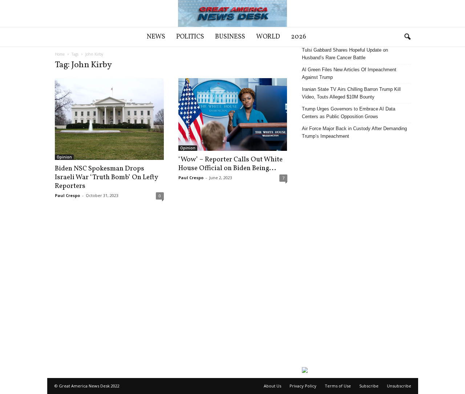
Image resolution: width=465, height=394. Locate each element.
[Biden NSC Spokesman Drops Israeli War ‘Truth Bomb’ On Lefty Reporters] (109, 119)
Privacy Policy (303, 386)
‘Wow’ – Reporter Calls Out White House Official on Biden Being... (230, 164)
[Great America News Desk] (232, 13)
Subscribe (369, 386)
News (156, 36)
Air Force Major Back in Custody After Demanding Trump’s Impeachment (354, 132)
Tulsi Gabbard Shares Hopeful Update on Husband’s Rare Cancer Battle (345, 53)
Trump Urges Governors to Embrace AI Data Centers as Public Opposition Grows (348, 112)
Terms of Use (338, 386)
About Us (272, 386)
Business (230, 36)
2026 (298, 36)
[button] (407, 37)
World (268, 36)
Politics (190, 36)
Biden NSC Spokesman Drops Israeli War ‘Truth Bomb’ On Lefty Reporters (106, 177)
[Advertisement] (356, 253)
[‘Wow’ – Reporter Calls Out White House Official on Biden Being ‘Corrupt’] (232, 114)
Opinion (64, 157)
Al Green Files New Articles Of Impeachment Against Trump (349, 73)
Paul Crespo (67, 195)
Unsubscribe (399, 386)
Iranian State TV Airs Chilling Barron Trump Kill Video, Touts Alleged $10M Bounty (351, 93)
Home (60, 54)
